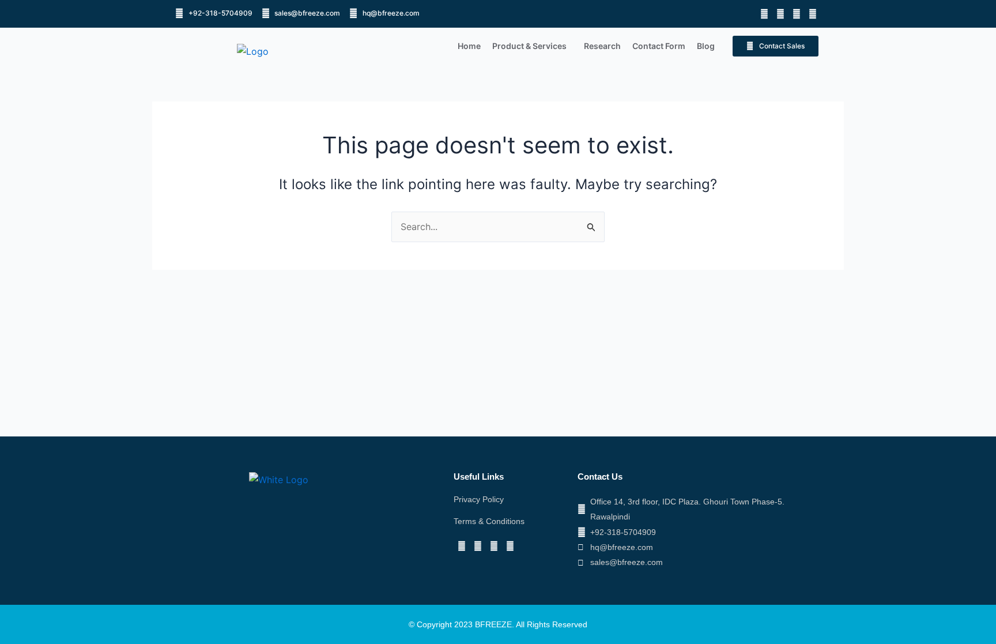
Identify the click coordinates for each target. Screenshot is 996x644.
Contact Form (658, 46)
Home (469, 46)
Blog (706, 46)
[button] (532, 46)
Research (602, 46)
